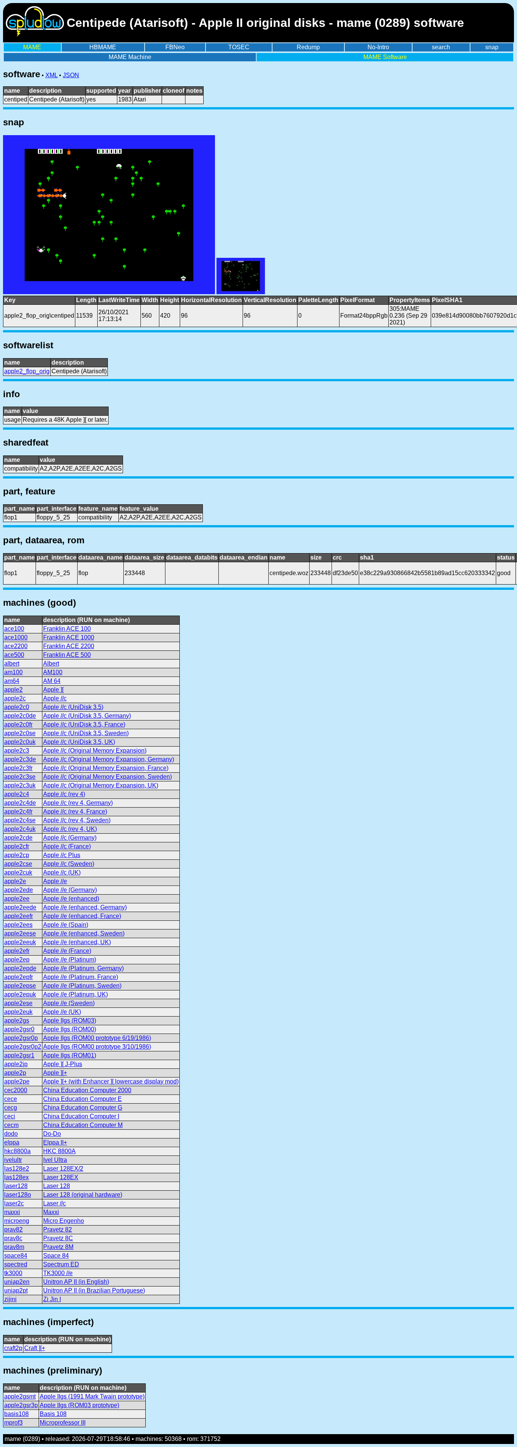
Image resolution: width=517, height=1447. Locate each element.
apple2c (15, 698)
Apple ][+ (55, 1073)
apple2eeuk (20, 942)
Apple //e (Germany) (70, 890)
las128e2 (16, 1168)
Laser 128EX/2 (63, 1168)
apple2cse (18, 864)
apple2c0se (20, 733)
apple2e (15, 881)
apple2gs (16, 1020)
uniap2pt (16, 1290)
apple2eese (20, 933)
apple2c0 (16, 707)
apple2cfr (16, 846)
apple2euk (18, 1012)
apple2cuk (18, 872)
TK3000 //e (58, 1273)
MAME (32, 47)
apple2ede (18, 890)
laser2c (14, 1203)
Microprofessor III (63, 1422)
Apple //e (55, 881)
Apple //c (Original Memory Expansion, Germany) (108, 759)
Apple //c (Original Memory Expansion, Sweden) (107, 776)
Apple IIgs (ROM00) (69, 1029)
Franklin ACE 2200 (68, 646)
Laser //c (54, 1203)
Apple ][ (53, 689)
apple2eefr (18, 916)
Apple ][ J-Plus (62, 1064)
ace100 (14, 628)
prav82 (13, 1229)
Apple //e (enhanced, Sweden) (84, 933)
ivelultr (13, 1160)
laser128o (17, 1194)
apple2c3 (16, 750)
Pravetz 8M (58, 1247)
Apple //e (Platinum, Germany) (83, 968)
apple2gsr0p (21, 1038)
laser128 (16, 1186)
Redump (308, 47)
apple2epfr (18, 977)
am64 (11, 681)
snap (491, 47)
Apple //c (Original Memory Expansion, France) (105, 768)
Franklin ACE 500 (67, 655)
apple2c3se (20, 776)
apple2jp (16, 1064)
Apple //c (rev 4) (64, 794)
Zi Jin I (52, 1299)
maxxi (12, 1212)
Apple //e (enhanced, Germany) (85, 907)
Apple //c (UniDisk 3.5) (73, 707)
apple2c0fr (18, 724)
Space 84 (56, 1255)
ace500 (14, 655)
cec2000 (15, 1090)
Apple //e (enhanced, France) (82, 916)
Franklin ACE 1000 (68, 637)
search (441, 47)
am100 (13, 672)
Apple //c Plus (61, 855)
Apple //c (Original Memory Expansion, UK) (100, 785)
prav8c (13, 1238)
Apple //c (55, 698)
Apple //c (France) (67, 846)
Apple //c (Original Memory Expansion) (94, 750)
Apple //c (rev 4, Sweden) (77, 820)
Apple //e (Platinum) (69, 959)
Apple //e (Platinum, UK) (75, 994)
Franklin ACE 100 (67, 628)
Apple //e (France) (67, 951)
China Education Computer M (83, 1125)
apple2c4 (16, 794)
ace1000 (16, 637)
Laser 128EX (60, 1177)
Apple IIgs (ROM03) (69, 1020)
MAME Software (385, 57)
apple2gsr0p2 (22, 1046)
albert (11, 663)
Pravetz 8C (58, 1238)
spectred (15, 1264)
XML (51, 75)
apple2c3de (20, 759)
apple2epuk (20, 994)
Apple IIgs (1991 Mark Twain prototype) (92, 1396)
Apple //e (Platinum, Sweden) (82, 985)
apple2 (13, 689)
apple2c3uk (20, 785)
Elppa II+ (55, 1142)
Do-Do (52, 1133)
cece (10, 1099)
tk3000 (13, 1273)
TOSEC (238, 47)
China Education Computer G (82, 1107)
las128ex (16, 1177)
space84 (15, 1255)
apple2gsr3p (21, 1405)
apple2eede (20, 907)
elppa (11, 1142)
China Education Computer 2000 (87, 1090)
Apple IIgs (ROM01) (69, 1055)
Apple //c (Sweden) (68, 864)
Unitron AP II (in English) (76, 1282)
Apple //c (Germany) (70, 837)
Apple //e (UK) (62, 1012)
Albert (51, 663)
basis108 (16, 1414)
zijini (10, 1299)
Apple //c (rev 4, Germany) (78, 803)
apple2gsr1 (19, 1055)
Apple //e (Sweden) (69, 1003)
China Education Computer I (81, 1116)
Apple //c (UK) (62, 872)
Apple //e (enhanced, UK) (77, 942)
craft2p (13, 1348)
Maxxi (51, 1212)
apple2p (15, 1073)
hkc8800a (17, 1151)
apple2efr (17, 951)
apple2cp (16, 855)
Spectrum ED (61, 1264)
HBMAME (102, 47)
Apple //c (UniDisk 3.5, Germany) (87, 716)
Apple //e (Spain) (65, 925)
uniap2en (17, 1282)
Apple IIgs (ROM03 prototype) (79, 1405)
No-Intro (378, 47)
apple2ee (17, 898)
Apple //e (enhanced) (71, 898)
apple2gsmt (20, 1396)
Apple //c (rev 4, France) (75, 811)
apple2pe (17, 1081)
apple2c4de (20, 803)
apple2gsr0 (19, 1029)
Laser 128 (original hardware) (82, 1194)
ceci (9, 1116)
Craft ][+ (34, 1348)
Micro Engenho (63, 1221)
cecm (11, 1125)
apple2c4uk (20, 829)
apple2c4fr (18, 811)
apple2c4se (20, 820)
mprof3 (13, 1422)
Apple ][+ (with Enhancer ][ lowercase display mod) (111, 1081)
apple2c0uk (20, 742)
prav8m (14, 1247)
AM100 (52, 672)
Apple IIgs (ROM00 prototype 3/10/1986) (97, 1046)
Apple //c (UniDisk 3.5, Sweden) (86, 733)
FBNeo (175, 47)
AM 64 (52, 681)
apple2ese (18, 1003)
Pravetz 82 (57, 1229)
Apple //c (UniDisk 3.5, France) (84, 724)
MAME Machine (130, 57)
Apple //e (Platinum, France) (80, 977)
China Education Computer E (82, 1099)
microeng (16, 1221)
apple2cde (18, 837)
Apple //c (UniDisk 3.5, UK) (79, 742)
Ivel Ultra (55, 1160)
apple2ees (18, 925)
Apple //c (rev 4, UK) (70, 829)
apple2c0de (20, 716)
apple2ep (17, 959)
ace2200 (16, 646)
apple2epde (20, 968)
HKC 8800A (59, 1151)
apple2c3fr (18, 768)
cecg (10, 1107)
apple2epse (20, 985)
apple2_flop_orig (27, 371)
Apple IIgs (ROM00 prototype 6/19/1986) (97, 1038)
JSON (71, 75)
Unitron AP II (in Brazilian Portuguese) (94, 1290)
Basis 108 (53, 1414)
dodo (11, 1133)
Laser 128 (56, 1186)
